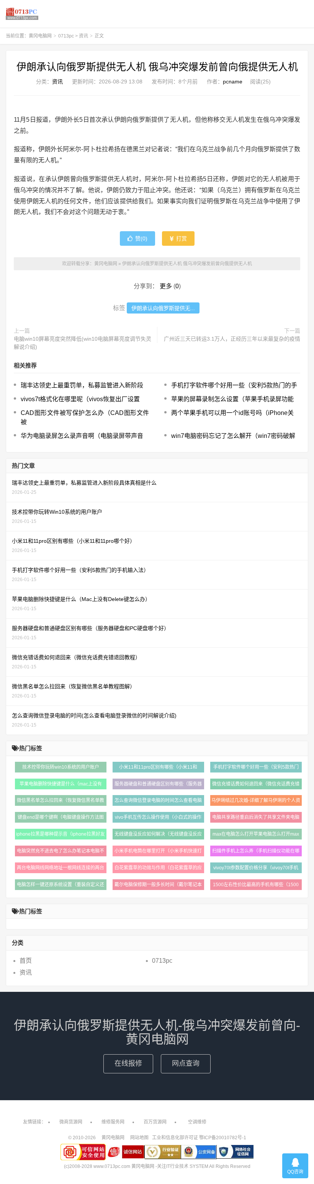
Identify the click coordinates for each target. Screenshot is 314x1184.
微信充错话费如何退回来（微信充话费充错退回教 (255, 785)
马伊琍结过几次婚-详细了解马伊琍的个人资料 (255, 802)
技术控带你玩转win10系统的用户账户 (60, 767)
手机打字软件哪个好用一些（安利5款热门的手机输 (256, 768)
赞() (141, 238)
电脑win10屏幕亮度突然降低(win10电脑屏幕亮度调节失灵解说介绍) (82, 343)
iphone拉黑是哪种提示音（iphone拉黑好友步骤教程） (60, 835)
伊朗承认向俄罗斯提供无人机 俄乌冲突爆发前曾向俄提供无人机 (157, 67)
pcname (232, 81)
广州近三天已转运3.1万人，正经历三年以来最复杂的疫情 (232, 339)
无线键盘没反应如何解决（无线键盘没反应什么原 (158, 835)
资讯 (83, 36)
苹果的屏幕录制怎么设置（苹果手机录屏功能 (232, 399)
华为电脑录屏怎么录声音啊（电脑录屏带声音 (82, 436)
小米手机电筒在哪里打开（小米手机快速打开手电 (158, 852)
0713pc (66, 36)
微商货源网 (70, 1122)
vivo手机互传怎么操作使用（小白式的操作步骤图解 (158, 819)
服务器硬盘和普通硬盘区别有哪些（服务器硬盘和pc (158, 785)
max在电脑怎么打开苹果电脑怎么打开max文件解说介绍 (256, 835)
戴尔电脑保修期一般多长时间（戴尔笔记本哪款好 (158, 886)
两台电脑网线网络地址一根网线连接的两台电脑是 (60, 869)
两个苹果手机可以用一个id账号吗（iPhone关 (232, 413)
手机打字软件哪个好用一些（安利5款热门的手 (234, 385)
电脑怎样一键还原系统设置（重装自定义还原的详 (60, 886)
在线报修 (128, 1063)
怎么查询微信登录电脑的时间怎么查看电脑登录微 (158, 802)
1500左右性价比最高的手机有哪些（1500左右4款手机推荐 (256, 886)
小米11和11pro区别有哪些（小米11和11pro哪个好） (158, 768)
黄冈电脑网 (22, 14)
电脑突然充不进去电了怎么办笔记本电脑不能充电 (60, 852)
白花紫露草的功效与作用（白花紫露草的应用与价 (158, 869)
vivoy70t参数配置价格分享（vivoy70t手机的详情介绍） (255, 869)
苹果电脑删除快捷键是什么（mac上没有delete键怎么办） (61, 785)
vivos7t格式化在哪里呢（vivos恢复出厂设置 (80, 399)
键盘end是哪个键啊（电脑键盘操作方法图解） (61, 819)
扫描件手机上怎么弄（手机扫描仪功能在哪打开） (255, 852)
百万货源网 (155, 1122)
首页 (26, 960)
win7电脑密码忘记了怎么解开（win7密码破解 (233, 436)
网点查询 (186, 1063)
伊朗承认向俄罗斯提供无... (163, 308)
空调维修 (197, 1122)
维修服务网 (112, 1122)
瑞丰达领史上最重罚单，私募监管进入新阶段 (82, 385)
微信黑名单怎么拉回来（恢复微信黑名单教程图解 (60, 802)
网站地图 (139, 1137)
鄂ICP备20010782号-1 (222, 1137)
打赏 (181, 238)
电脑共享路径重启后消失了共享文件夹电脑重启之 (255, 819)
